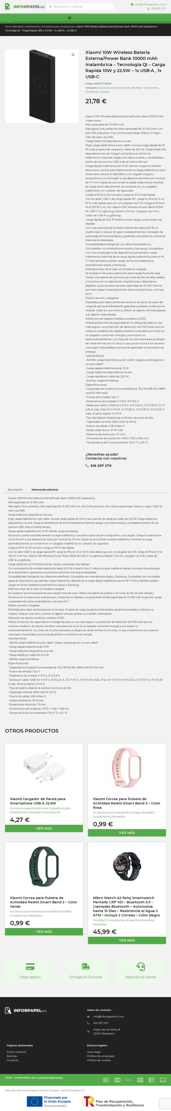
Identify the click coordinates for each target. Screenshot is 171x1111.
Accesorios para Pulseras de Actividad (116, 812)
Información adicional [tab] (45, 489)
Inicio (8, 26)
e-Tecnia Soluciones (50, 1077)
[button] (73, 55)
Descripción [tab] (15, 489)
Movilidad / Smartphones (26, 26)
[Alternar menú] (69, 18)
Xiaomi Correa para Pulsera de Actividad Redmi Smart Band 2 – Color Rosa (126, 803)
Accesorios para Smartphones (58, 26)
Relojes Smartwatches (140, 920)
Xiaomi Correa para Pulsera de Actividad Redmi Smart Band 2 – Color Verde (43, 902)
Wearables (118, 816)
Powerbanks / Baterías (98, 91)
